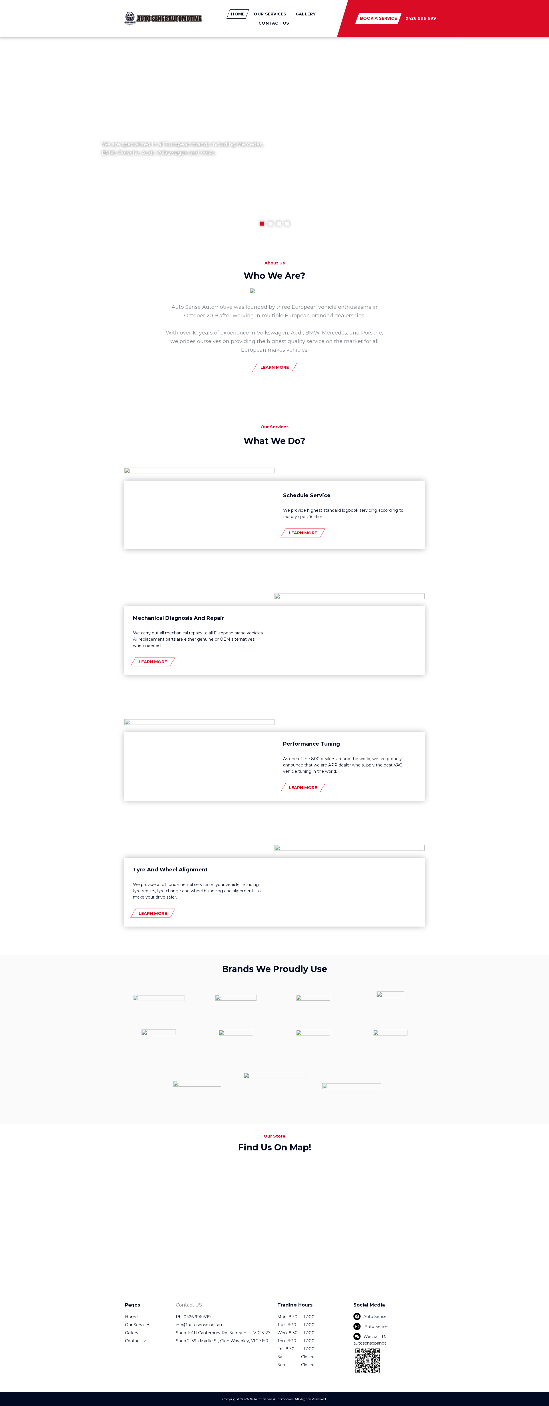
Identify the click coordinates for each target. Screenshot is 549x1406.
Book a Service (378, 18)
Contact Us (273, 23)
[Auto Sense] (163, 18)
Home (237, 14)
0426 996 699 (420, 18)
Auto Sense (375, 1316)
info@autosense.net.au (199, 1324)
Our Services (270, 14)
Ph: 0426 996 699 (193, 1316)
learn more (274, 367)
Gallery (306, 14)
